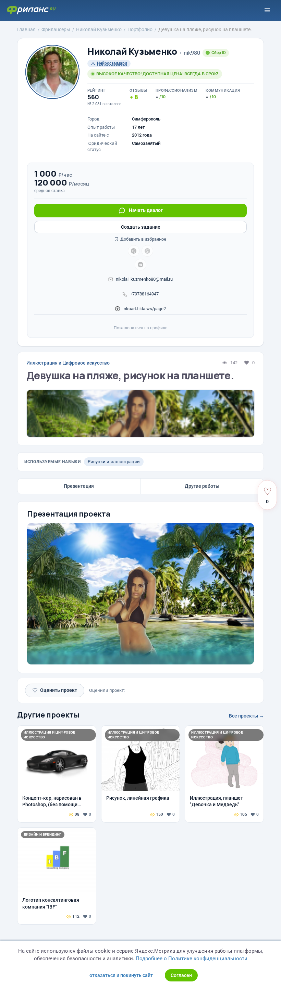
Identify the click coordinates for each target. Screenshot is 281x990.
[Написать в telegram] (133, 251)
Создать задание (140, 227)
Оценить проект (54, 690)
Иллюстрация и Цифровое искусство (68, 363)
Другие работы (202, 486)
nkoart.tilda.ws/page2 (144, 308)
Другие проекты (48, 715)
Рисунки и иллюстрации (114, 461)
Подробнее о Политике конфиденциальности (191, 958)
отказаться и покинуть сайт (121, 975)
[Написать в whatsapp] (147, 251)
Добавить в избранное (142, 239)
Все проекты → (246, 716)
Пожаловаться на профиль (141, 328)
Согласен (181, 975)
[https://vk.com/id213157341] (140, 264)
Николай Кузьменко (132, 51)
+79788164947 (144, 293)
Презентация (79, 486)
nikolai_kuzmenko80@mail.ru (144, 279)
